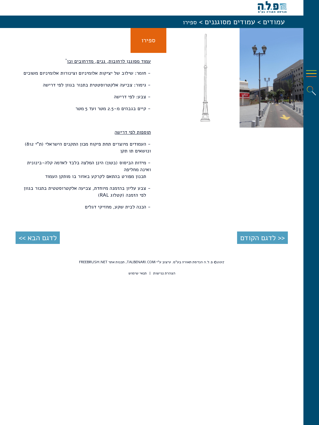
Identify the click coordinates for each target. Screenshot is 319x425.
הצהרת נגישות (164, 273)
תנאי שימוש (137, 273)
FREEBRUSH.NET (93, 261)
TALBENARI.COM (141, 261)
